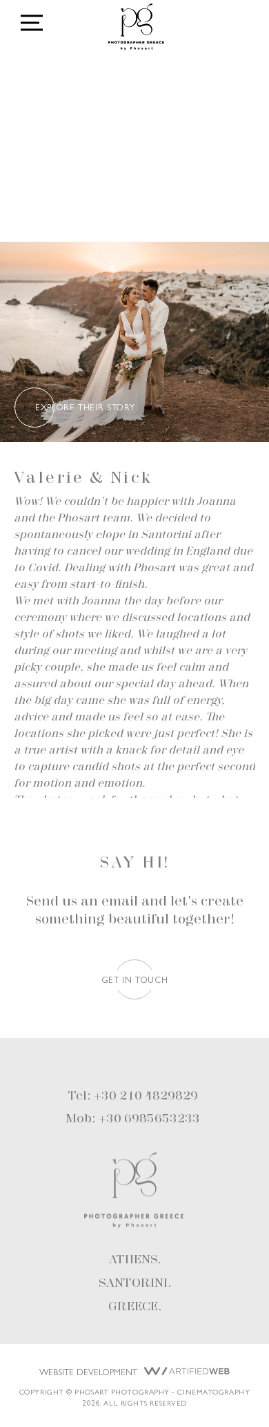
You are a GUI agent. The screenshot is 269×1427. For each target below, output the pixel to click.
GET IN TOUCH (134, 979)
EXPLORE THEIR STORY (84, 406)
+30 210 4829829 (146, 1096)
